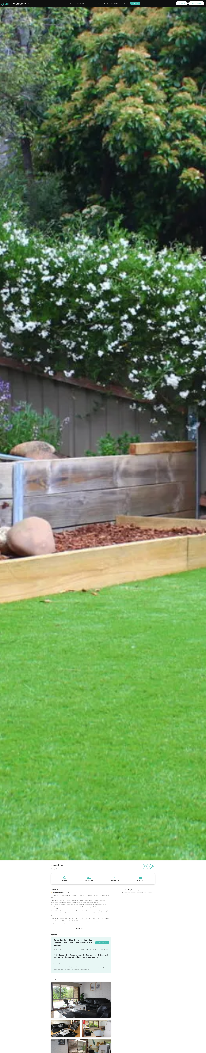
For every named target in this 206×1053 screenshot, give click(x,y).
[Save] (145, 866)
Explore (91, 3)
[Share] (152, 866)
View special (102, 942)
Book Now (135, 3)
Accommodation (80, 3)
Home (69, 3)
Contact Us (125, 3)
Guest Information (102, 3)
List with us (114, 3)
